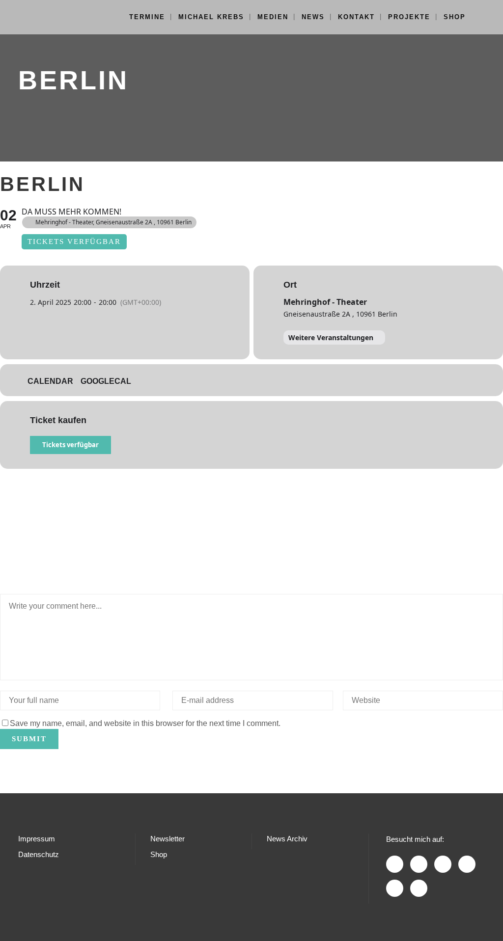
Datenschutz (38, 854)
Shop (158, 854)
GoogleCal (106, 381)
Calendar (50, 381)
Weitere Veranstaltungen (330, 337)
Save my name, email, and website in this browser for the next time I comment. (145, 723)
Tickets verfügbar (70, 444)
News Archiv (287, 838)
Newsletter (167, 838)
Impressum (36, 838)
